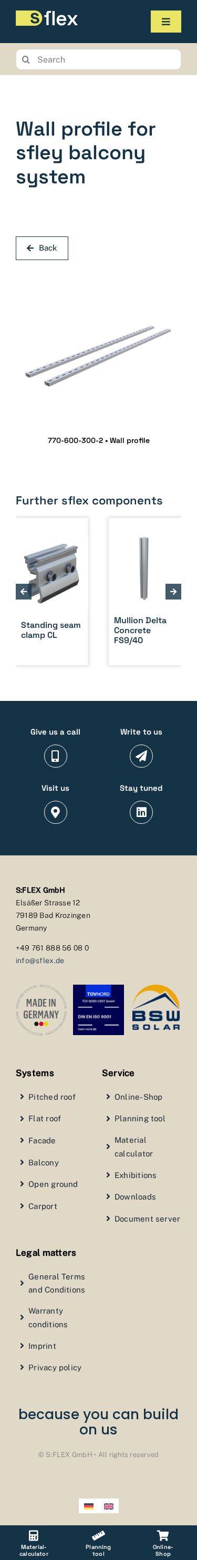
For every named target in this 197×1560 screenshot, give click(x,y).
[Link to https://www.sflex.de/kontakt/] (141, 756)
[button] (24, 592)
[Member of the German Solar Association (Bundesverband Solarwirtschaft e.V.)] (156, 989)
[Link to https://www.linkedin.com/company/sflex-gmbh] (141, 812)
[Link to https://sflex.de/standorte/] (55, 812)
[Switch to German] (89, 1506)
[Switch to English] (109, 1506)
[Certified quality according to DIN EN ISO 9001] (98, 989)
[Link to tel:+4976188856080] (55, 756)
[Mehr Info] (111, 591)
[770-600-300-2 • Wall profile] (98, 275)
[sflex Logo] (47, 14)
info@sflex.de (40, 960)
